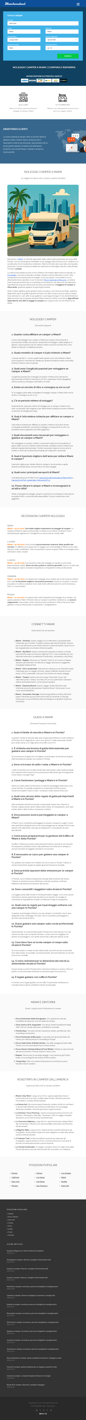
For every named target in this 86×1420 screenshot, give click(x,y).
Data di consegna (51, 36)
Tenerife (10, 1214)
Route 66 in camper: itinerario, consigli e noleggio (25, 1385)
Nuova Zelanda (13, 1217)
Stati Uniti (65, 1186)
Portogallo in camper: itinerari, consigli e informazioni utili (29, 1260)
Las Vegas (40, 1177)
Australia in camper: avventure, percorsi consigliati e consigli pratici (32, 1286)
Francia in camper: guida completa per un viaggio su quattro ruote (32, 1367)
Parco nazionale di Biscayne (55, 280)
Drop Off (48, 28)
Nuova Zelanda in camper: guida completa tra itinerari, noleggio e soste (34, 1358)
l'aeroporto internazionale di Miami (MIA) (55, 478)
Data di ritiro (11, 36)
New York (16, 1182)
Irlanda (10, 1229)
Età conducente (51, 44)
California (15, 1177)
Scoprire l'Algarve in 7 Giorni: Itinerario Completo (25, 1251)
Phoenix (15, 1186)
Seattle (64, 1182)
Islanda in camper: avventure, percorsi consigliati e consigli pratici (32, 1304)
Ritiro (9, 28)
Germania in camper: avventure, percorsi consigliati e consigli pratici (33, 1349)
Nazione (10, 20)
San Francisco (42, 1186)
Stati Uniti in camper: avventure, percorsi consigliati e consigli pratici (33, 1322)
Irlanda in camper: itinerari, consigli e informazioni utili (27, 1269)
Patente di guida (13, 44)
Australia (11, 1235)
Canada (10, 1223)
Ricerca (67, 56)
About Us (43, 1414)
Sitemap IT (50, 1406)
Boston (15, 1173)
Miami (20, 259)
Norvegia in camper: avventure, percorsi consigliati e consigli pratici (32, 1313)
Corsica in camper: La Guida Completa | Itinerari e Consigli (28, 1376)
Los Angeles (66, 1173)
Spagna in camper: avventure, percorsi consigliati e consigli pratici (32, 1331)
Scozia (10, 1232)
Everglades (11, 275)
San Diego (40, 1182)
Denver (39, 1173)
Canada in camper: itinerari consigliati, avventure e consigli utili (31, 1295)
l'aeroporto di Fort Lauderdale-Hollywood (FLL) (31, 480)
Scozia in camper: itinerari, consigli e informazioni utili (27, 1277)
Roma (10, 1226)
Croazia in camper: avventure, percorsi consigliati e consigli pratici (32, 1340)
